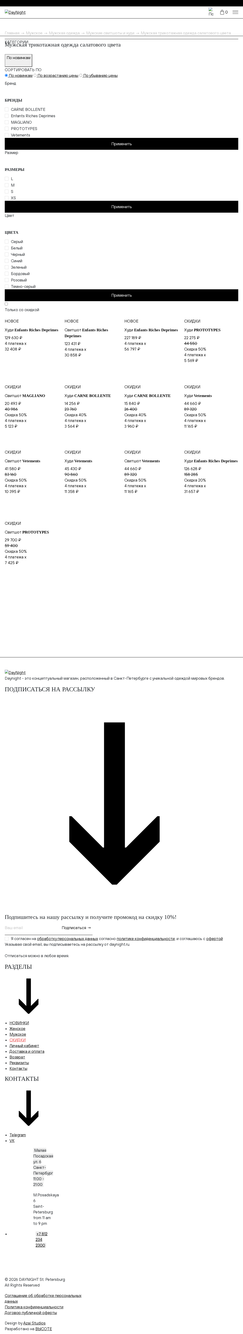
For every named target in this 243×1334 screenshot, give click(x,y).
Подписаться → (76, 927)
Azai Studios (34, 1323)
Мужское (17, 1034)
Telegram (17, 1135)
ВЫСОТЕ (43, 1328)
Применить (121, 143)
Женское (17, 1028)
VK (11, 1140)
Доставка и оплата (26, 1051)
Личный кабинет (24, 1045)
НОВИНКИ (19, 1022)
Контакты (18, 1068)
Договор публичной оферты (31, 1312)
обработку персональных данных (67, 938)
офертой (214, 938)
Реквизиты (19, 1062)
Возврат (17, 1057)
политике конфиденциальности (146, 938)
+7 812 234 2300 (41, 1239)
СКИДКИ (17, 1040)
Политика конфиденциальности (34, 1307)
